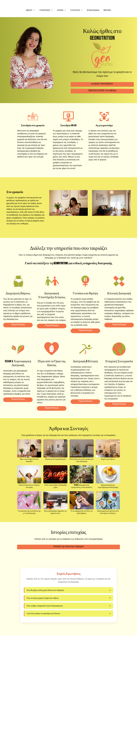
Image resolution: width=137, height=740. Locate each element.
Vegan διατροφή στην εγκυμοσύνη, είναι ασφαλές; (81, 486)
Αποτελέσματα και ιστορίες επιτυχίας (29, 486)
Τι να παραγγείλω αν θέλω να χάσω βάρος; (82, 512)
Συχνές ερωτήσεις (108, 459)
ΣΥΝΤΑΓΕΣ (75, 10)
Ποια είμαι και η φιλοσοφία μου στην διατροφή (82, 460)
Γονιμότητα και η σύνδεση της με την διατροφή (29, 512)
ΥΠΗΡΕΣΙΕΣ (44, 10)
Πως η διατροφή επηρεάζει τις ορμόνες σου (55, 512)
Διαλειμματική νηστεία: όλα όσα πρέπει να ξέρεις (108, 512)
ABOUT (29, 10)
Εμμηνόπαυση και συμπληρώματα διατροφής (108, 486)
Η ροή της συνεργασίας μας (55, 459)
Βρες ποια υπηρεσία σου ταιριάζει (29, 460)
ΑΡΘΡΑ (60, 10)
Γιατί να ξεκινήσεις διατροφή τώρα (55, 486)
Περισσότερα (18, 324)
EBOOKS (107, 10)
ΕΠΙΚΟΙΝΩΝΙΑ (93, 10)
